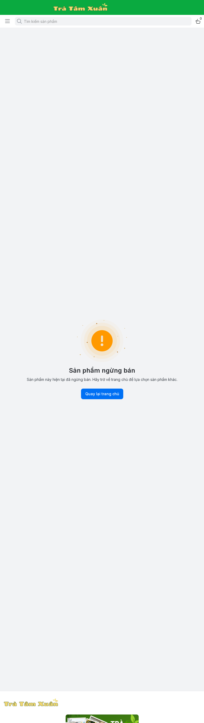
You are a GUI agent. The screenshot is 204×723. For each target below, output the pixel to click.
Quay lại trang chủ (102, 394)
